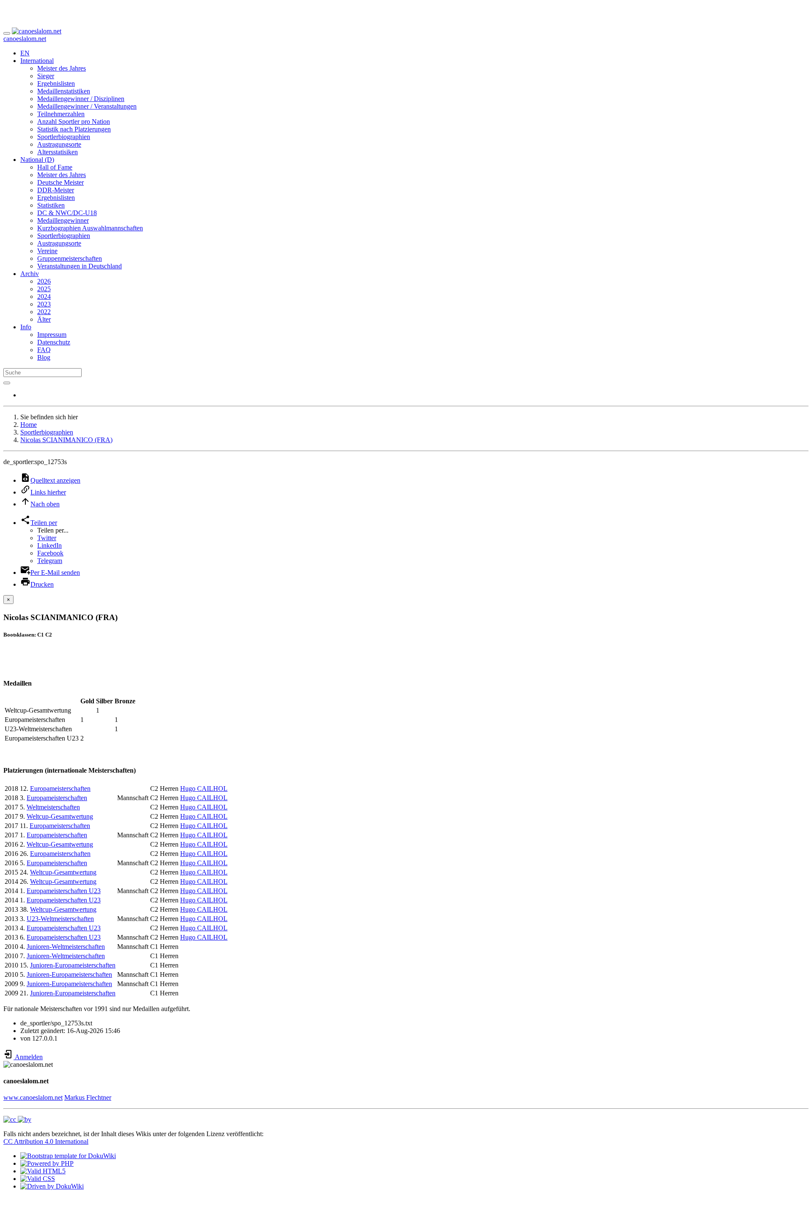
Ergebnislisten (56, 83)
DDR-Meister (55, 190)
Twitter (46, 537)
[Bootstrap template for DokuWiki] (68, 1155)
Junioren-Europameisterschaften (72, 965)
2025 (44, 288)
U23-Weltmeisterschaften (60, 918)
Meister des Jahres (61, 68)
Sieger (45, 75)
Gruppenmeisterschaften (69, 258)
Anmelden (28, 1056)
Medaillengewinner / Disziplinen (80, 98)
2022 (44, 311)
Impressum (51, 334)
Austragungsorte (59, 144)
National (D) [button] (37, 159)
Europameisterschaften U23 (64, 890)
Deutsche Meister (60, 182)
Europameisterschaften (60, 788)
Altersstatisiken (57, 152)
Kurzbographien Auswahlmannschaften (90, 228)
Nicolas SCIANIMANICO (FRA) (66, 439)
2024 (44, 296)
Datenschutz (53, 342)
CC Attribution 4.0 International (45, 1141)
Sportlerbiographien (63, 136)
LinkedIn (49, 545)
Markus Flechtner (87, 1097)
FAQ (44, 349)
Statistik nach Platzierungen (74, 129)
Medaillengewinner (63, 220)
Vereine (47, 250)
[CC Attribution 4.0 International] (17, 1119)
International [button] (37, 60)
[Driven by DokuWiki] (52, 1186)
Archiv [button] (29, 273)
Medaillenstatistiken (63, 91)
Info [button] (25, 327)
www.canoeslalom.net (33, 1097)
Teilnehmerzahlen (61, 114)
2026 (44, 281)
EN (25, 53)
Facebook (50, 553)
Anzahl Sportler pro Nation (73, 121)
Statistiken (51, 205)
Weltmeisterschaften (53, 807)
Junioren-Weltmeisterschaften (66, 946)
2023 (44, 304)
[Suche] (6, 383)
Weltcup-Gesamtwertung (60, 816)
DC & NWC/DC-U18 (67, 212)
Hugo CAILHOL (204, 788)
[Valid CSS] (37, 1178)
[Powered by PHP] (47, 1163)
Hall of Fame (54, 167)
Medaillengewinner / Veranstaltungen (87, 106)
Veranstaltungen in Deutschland (79, 266)
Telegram (49, 560)
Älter (44, 319)
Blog (43, 357)
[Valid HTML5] (43, 1171)
